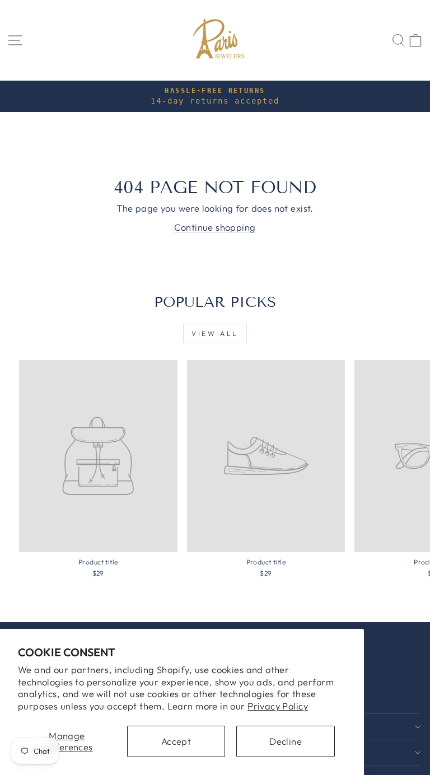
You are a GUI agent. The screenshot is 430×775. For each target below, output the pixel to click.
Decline (285, 741)
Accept (176, 741)
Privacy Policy (277, 706)
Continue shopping (214, 227)
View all (215, 333)
